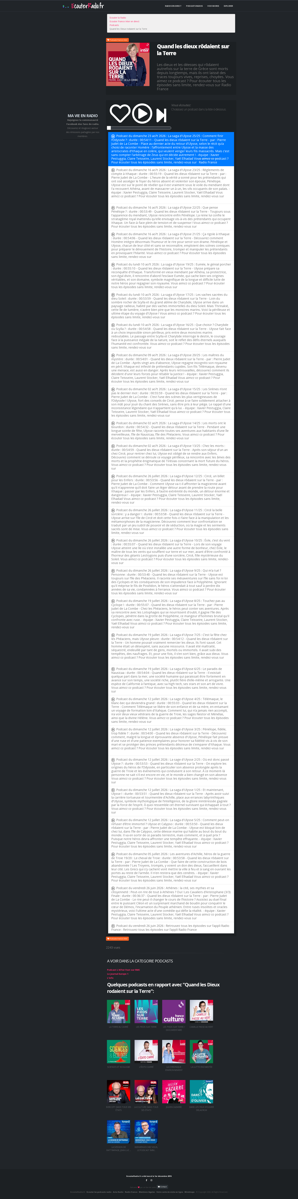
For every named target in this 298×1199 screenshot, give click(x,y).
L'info (110, 977)
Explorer (228, 6)
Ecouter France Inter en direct (124, 21)
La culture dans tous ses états (146, 1108)
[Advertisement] (82, 63)
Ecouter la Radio (118, 17)
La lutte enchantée (201, 1066)
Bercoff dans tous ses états (118, 1108)
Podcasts (114, 25)
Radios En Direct (173, 6)
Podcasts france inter (118, 40)
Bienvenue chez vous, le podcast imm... (146, 1149)
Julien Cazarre (174, 1106)
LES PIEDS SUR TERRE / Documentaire (174, 1028)
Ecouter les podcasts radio (99, 1192)
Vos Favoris (213, 6)
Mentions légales (147, 1192)
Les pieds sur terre (146, 1026)
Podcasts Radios (194, 6)
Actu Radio (118, 1192)
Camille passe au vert (201, 1026)
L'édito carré (146, 1066)
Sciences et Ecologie (118, 1066)
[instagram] (151, 1180)
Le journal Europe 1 (117, 973)
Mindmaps (189, 1192)
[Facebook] (146, 1180)
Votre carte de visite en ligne (169, 1192)
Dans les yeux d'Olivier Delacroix (201, 1108)
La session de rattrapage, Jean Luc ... (118, 1149)
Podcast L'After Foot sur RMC (123, 969)
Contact (163, 1186)
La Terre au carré (118, 1026)
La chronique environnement (174, 1068)
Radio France (208, 162)
